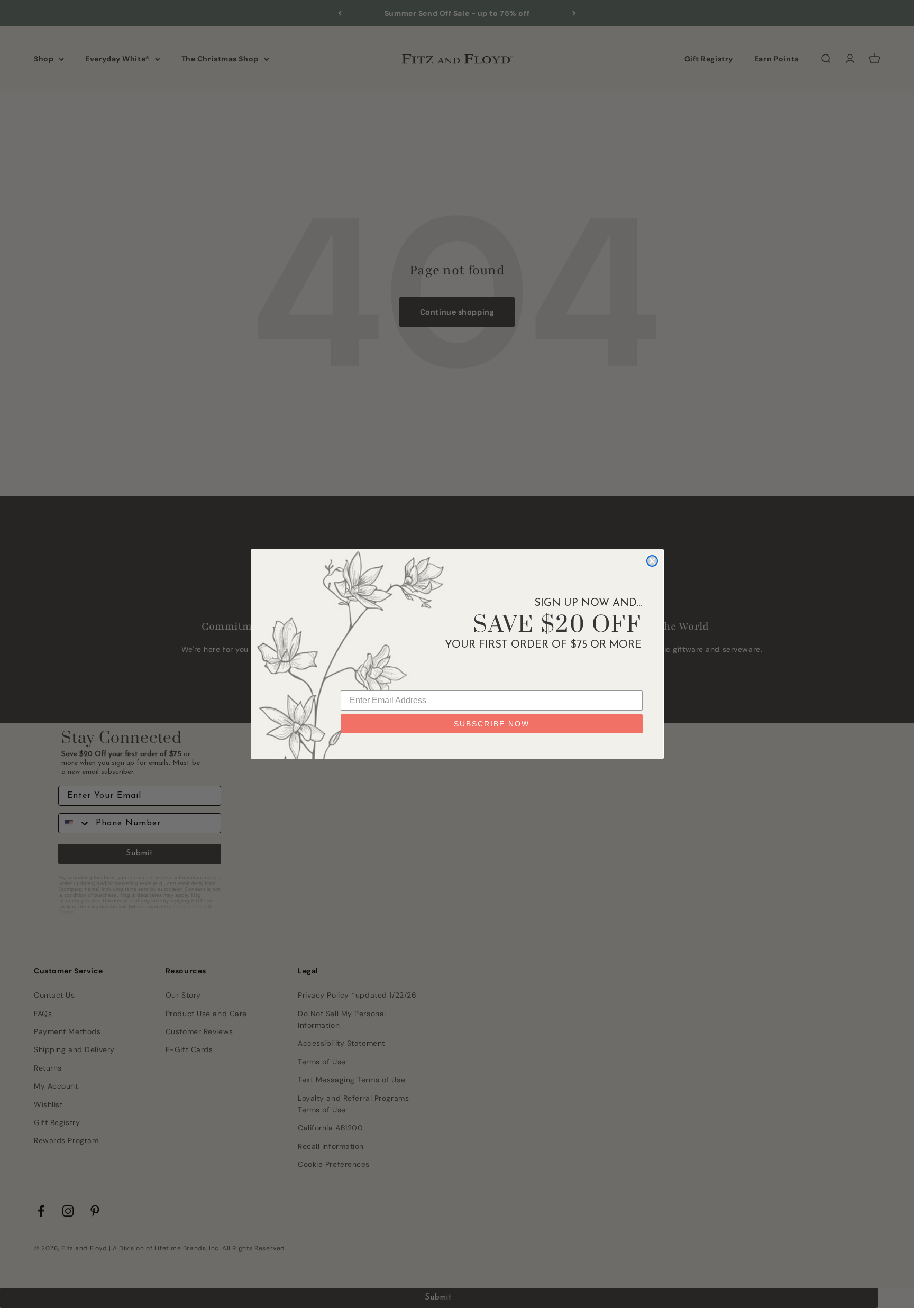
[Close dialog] (652, 561)
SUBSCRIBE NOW (491, 724)
